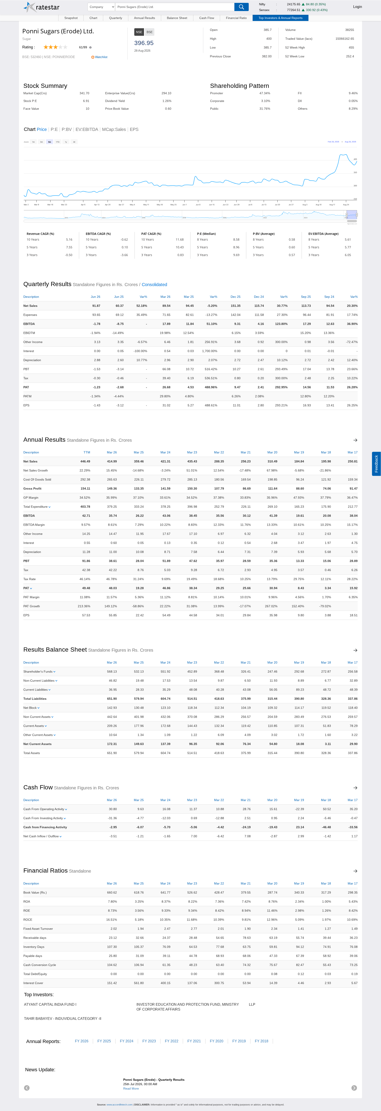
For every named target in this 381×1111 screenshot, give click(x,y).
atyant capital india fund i (50, 1004)
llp (252, 1004)
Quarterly (115, 18)
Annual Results (144, 18)
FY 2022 (171, 1041)
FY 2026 (81, 1041)
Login (357, 7)
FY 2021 (194, 1041)
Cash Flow (206, 18)
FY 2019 (239, 1041)
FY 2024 (126, 1041)
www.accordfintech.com (119, 1104)
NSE (139, 32)
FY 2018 (261, 1041)
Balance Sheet (177, 18)
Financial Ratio (236, 18)
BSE (150, 32)
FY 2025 (104, 1041)
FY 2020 (216, 1041)
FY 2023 (149, 1041)
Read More (131, 1088)
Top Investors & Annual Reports (281, 18)
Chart (93, 18)
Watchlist (101, 57)
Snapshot (71, 18)
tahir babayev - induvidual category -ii (62, 1018)
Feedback (376, 464)
